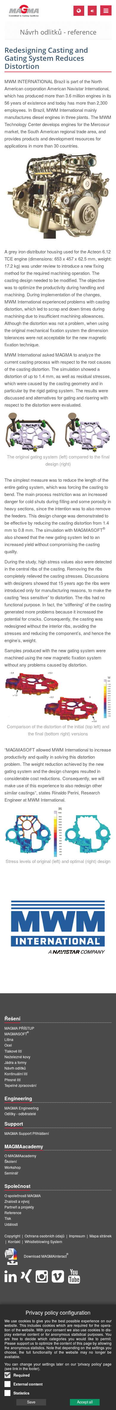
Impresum (77, 1235)
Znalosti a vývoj (16, 1201)
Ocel (8, 1045)
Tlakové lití (13, 1050)
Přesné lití (12, 1079)
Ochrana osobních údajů (45, 1235)
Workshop (12, 1167)
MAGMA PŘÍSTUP (19, 1028)
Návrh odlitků (15, 1067)
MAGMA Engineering (21, 1107)
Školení (10, 1161)
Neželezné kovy (17, 1056)
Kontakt (14, 1241)
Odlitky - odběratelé (20, 1113)
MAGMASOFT (16, 1033)
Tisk (7, 1218)
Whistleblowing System (43, 1241)
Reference (12, 1212)
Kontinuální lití (15, 1073)
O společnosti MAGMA (22, 1195)
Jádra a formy (15, 1062)
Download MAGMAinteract (46, 1256)
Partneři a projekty (19, 1206)
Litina (8, 1039)
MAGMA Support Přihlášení (26, 1133)
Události (11, 1224)
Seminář (11, 1172)
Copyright (12, 1235)
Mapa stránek (101, 1235)
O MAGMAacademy (20, 1155)
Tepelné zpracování (20, 1085)
